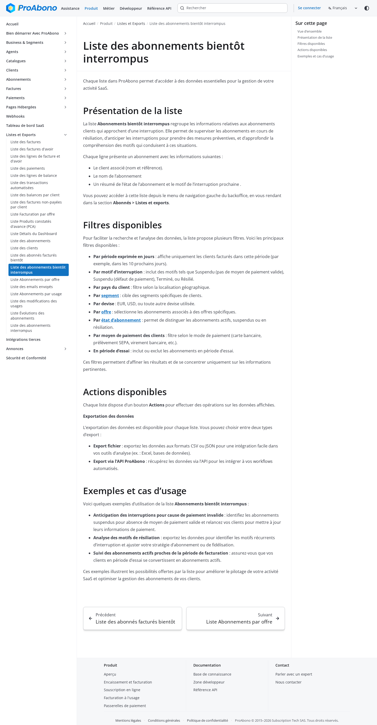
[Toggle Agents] (65, 51)
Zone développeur (209, 682)
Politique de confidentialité (207, 720)
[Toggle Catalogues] (65, 61)
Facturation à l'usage (122, 697)
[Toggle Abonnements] (65, 79)
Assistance (70, 8)
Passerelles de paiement (125, 705)
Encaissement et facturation (128, 682)
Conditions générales (164, 720)
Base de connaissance (212, 674)
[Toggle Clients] (65, 70)
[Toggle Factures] (65, 88)
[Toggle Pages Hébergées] (65, 107)
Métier (109, 8)
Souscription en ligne (122, 689)
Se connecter (309, 7)
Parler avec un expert (293, 674)
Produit (91, 8)
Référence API (159, 8)
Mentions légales (128, 720)
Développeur (131, 8)
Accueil (89, 23)
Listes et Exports (131, 23)
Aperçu (110, 674)
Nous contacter (288, 682)
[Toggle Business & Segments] (65, 42)
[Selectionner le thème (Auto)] (367, 8)
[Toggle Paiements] (65, 98)
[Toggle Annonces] (65, 348)
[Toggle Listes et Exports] (65, 134)
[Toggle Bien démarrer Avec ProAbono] (65, 33)
